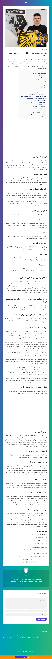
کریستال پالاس (15, 225)
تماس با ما (32, 651)
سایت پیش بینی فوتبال (40, 66)
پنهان (35, 73)
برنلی (38, 348)
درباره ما (28, 651)
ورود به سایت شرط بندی (20, 657)
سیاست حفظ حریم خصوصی (22, 651)
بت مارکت (26, 2)
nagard (26, 575)
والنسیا (11, 442)
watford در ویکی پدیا (14, 378)
